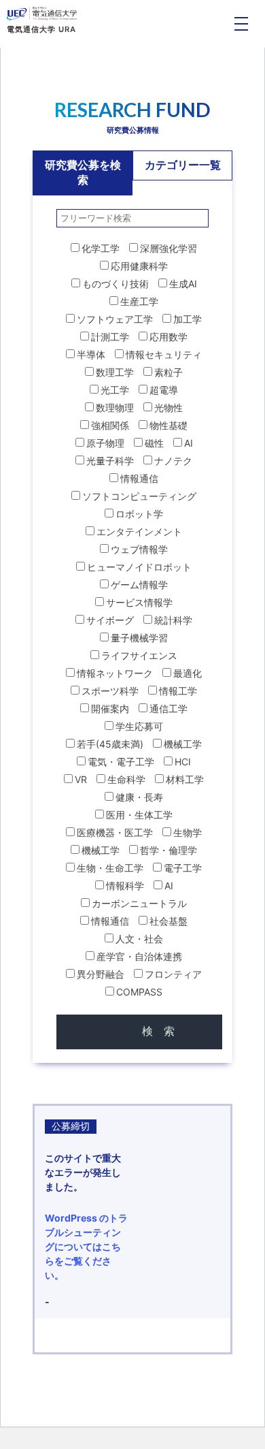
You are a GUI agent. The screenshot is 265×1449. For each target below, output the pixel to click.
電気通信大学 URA (41, 29)
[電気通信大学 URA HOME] (42, 13)
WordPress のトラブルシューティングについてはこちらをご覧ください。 (86, 1246)
